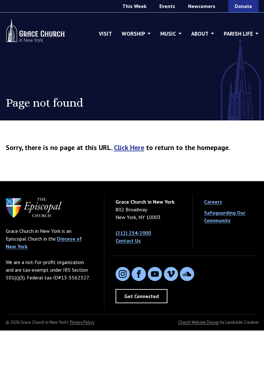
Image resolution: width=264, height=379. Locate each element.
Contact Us (128, 240)
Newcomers (201, 6)
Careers (213, 201)
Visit (105, 33)
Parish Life (238, 33)
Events (167, 6)
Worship (133, 33)
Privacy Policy (82, 322)
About (200, 33)
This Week (134, 6)
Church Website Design (198, 322)
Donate (243, 6)
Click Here (129, 147)
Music (168, 33)
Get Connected (141, 296)
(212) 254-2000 (133, 233)
